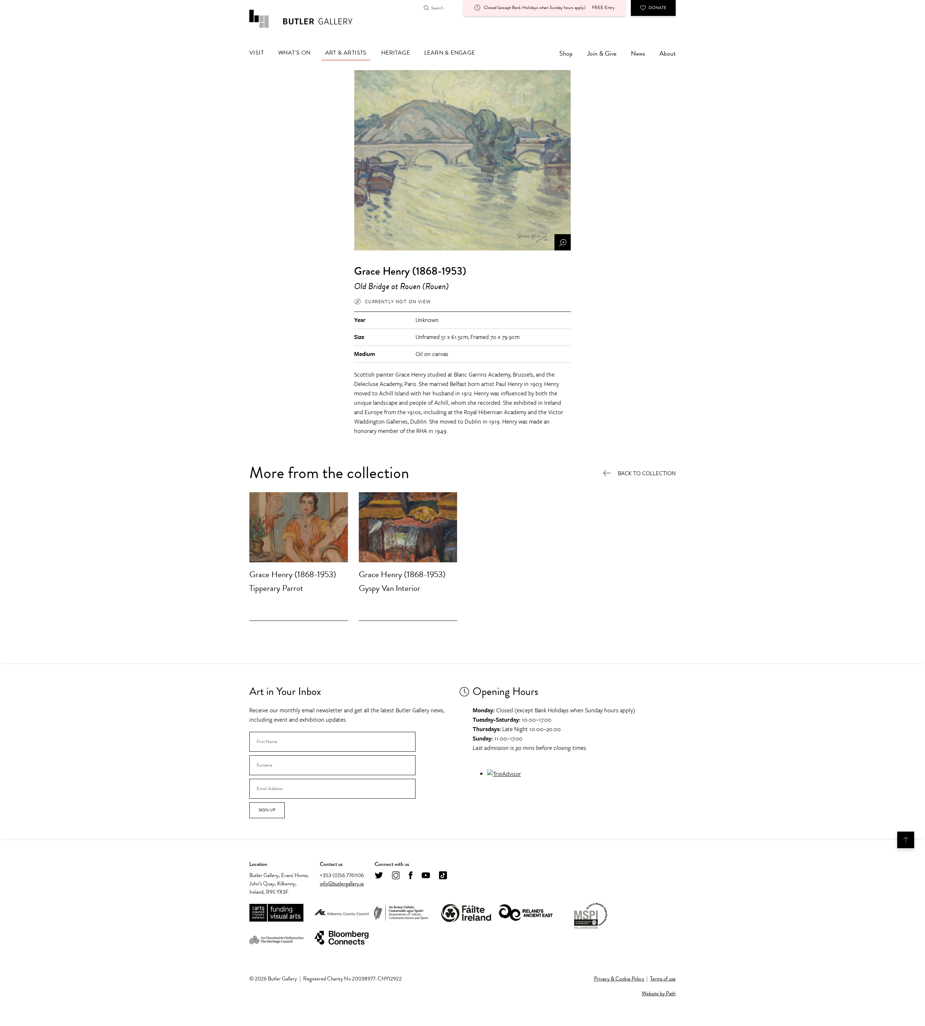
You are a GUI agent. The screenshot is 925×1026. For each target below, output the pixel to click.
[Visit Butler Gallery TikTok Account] (443, 875)
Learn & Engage (449, 52)
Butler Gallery (309, 19)
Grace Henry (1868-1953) (292, 574)
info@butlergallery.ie (342, 884)
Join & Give (601, 53)
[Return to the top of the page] (905, 840)
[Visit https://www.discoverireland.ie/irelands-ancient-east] (526, 913)
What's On (294, 52)
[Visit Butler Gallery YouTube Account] (426, 875)
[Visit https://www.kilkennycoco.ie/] (341, 912)
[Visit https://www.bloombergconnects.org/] (341, 938)
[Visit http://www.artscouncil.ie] (276, 913)
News (638, 53)
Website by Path (659, 993)
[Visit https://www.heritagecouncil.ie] (276, 938)
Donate (657, 7)
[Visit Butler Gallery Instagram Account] (396, 875)
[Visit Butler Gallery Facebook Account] (411, 875)
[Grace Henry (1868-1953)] (298, 527)
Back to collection (647, 473)
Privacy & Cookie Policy (619, 979)
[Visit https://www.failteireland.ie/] (466, 913)
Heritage (395, 52)
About (667, 53)
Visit (256, 52)
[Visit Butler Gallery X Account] (379, 876)
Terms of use (663, 979)
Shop (566, 53)
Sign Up (267, 810)
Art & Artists (346, 52)
